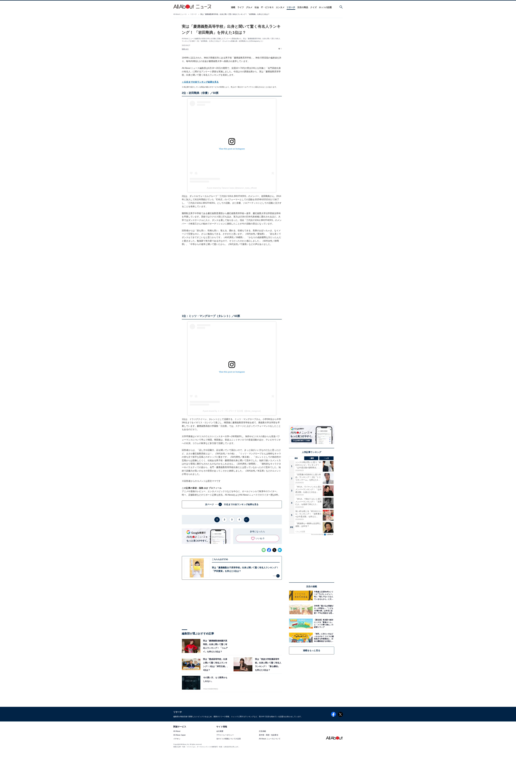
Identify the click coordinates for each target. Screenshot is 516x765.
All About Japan (179, 735)
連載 (233, 7)
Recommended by (317, 534)
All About (176, 731)
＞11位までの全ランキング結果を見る (200, 82)
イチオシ (176, 739)
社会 (257, 7)
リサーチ (291, 7)
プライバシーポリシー (225, 735)
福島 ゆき (185, 49)
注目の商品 (302, 7)
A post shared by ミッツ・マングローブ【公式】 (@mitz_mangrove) (232, 411)
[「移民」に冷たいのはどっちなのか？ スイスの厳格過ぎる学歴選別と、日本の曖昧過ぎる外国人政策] (323, 637)
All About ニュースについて (269, 739)
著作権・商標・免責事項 (268, 735)
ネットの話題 (325, 7)
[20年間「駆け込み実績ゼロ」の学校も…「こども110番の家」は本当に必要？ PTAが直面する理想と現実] (323, 609)
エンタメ (280, 7)
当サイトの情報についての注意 (228, 739)
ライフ (240, 7)
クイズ (313, 7)
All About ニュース (180, 14)
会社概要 (219, 731)
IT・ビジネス (267, 7)
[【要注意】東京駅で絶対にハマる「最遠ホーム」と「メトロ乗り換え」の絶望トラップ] (323, 623)
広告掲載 (262, 731)
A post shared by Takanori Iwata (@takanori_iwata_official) (232, 188)
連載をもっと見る (311, 650)
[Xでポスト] (274, 550)
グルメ (249, 7)
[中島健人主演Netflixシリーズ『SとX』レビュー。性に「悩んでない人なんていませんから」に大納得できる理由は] (323, 595)
